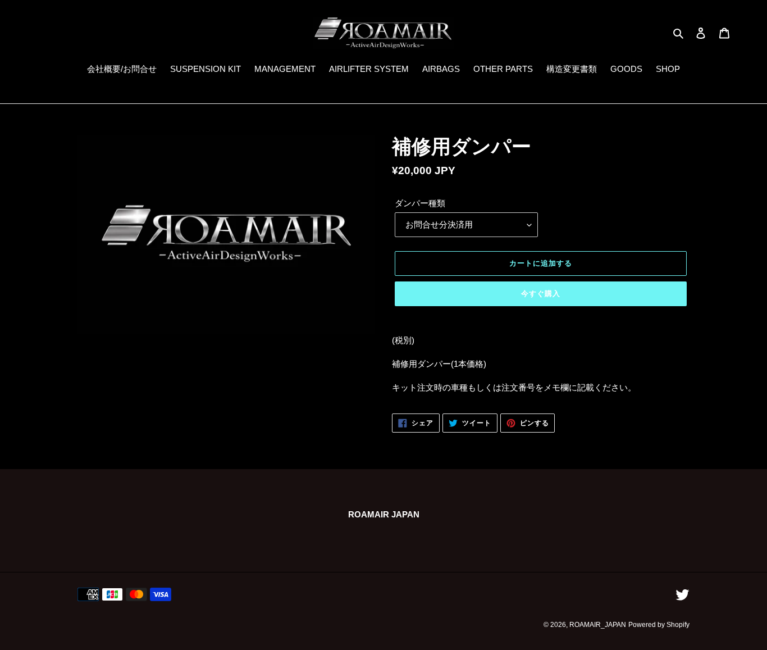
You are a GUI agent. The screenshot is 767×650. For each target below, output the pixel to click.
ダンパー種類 (420, 203)
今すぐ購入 (540, 293)
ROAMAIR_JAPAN (597, 625)
